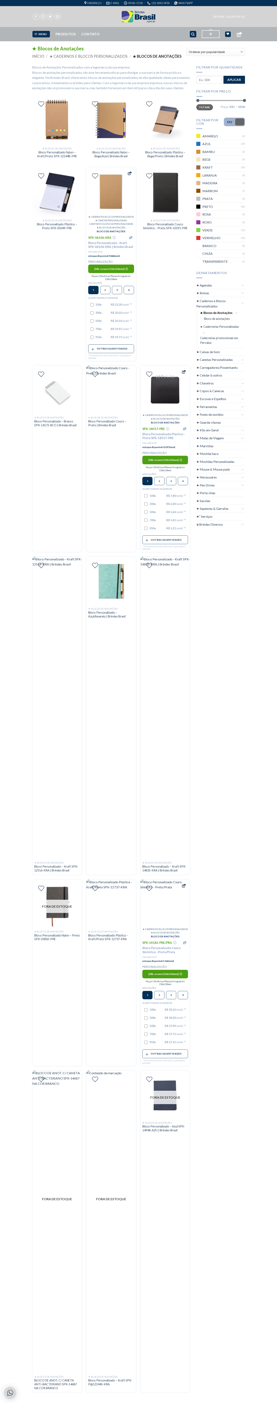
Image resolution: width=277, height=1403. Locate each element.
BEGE (206, 159)
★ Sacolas (203, 501)
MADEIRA (209, 183)
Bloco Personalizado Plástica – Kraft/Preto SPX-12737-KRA (108, 937)
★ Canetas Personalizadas (214, 359)
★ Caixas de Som (208, 352)
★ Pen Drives (205, 485)
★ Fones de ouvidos (209, 414)
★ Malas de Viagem (210, 438)
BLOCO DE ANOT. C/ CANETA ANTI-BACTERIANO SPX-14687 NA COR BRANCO (55, 1384)
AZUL (206, 144)
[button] (229, 16)
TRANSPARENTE (215, 261)
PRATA (207, 199)
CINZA (207, 253)
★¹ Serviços (204, 516)
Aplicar (234, 79)
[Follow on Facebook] (35, 16)
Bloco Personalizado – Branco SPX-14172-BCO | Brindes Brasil (55, 423)
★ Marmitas (205, 446)
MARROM (210, 191)
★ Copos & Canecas (210, 391)
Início (38, 56)
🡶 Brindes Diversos (209, 524)
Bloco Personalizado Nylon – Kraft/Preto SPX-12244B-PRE (57, 154)
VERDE (207, 230)
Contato (90, 34)
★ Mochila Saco (207, 454)
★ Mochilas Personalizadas (215, 461)
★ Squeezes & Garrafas (212, 508)
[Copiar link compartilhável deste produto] (129, 173)
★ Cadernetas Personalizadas (219, 326)
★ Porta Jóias (205, 493)
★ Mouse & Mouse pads (213, 469)
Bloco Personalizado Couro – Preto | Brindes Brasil (107, 423)
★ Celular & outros (209, 375)
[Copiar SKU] (131, 237)
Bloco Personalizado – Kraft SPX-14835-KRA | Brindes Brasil (164, 868)
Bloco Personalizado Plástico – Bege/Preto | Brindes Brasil (165, 154)
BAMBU (208, 152)
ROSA (206, 214)
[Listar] (41, 104)
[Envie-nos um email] (57, 16)
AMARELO (210, 136)
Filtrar (204, 107)
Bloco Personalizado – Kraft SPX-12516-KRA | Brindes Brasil (56, 868)
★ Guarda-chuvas (208, 422)
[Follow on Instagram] (43, 16)
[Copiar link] (239, 34)
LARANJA (209, 175)
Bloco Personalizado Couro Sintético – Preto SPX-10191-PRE (165, 226)
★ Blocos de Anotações (216, 313)
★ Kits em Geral (207, 430)
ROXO (207, 222)
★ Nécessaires (206, 477)
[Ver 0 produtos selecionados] (228, 34)
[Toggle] (242, 285)
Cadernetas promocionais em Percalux (219, 340)
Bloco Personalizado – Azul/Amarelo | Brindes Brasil (107, 614)
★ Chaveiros (205, 383)
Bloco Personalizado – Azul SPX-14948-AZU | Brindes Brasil (163, 1128)
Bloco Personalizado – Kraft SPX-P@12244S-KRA (110, 1382)
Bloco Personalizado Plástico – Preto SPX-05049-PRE (57, 226)
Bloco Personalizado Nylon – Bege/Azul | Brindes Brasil (111, 154)
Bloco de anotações (217, 318)
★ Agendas (204, 285)
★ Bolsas (202, 293)
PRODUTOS (66, 34)
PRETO (207, 206)
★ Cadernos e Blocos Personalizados (88, 56)
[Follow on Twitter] (50, 16)
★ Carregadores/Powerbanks (217, 367)
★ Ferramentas (206, 407)
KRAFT (207, 167)
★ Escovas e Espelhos (211, 399)
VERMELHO (211, 238)
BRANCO (209, 246)
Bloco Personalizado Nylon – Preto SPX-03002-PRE (57, 937)
